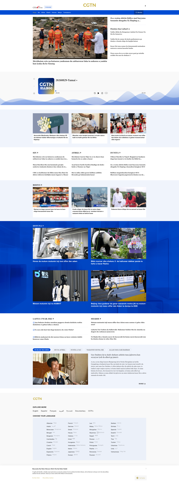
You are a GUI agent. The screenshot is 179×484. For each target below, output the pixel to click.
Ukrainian (117, 445)
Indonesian (76, 445)
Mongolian (96, 429)
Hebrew (72, 436)
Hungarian (74, 442)
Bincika (140, 12)
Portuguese (96, 445)
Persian (94, 439)
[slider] (55, 90)
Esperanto (53, 452)
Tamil (114, 436)
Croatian (52, 442)
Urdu (114, 449)
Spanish (116, 429)
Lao (92, 423)
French (73, 423)
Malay (96, 426)
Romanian (96, 452)
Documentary (80, 411)
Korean (73, 455)
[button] (53, 57)
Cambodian (52, 439)
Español (44, 411)
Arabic (51, 426)
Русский (69, 411)
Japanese (73, 452)
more (141, 383)
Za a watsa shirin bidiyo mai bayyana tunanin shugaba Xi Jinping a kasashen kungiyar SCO (128, 19)
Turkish (115, 442)
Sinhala (115, 426)
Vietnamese (118, 452)
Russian (95, 455)
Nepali (94, 436)
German (73, 426)
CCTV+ (91, 411)
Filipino (52, 455)
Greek (73, 429)
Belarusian (54, 429)
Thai (114, 439)
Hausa (72, 433)
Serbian (116, 423)
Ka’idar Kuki (36, 478)
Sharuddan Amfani (48, 478)
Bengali (51, 433)
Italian (72, 449)
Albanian (51, 423)
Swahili (116, 433)
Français (53, 411)
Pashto (94, 449)
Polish (94, 442)
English (35, 411)
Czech (51, 445)
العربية (61, 411)
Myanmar (97, 433)
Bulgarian (53, 436)
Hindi (71, 439)
